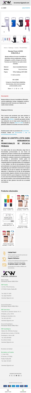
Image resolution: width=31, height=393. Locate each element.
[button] (2, 23)
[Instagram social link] (14, 375)
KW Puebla (4, 285)
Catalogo (11, 47)
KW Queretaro (5, 309)
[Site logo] (7, 2)
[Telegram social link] (22, 89)
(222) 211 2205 (19, 122)
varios (16, 47)
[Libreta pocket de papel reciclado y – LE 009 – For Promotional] (23, 201)
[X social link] (14, 89)
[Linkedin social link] (18, 89)
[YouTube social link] (16, 375)
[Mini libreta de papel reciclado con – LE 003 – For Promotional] (23, 219)
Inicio (5, 47)
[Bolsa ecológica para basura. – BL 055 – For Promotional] (8, 201)
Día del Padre (23, 47)
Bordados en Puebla (7, 352)
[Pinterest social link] (16, 89)
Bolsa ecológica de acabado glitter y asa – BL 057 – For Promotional (8, 225)
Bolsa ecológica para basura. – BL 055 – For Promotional (8, 210)
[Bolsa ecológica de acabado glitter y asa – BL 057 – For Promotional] (8, 218)
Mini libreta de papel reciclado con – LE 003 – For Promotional (22, 227)
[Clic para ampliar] (4, 32)
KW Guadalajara (6, 329)
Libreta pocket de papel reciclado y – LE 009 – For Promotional (23, 210)
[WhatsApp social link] (20, 89)
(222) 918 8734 (26, 8)
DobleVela (22, 82)
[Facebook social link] (12, 89)
